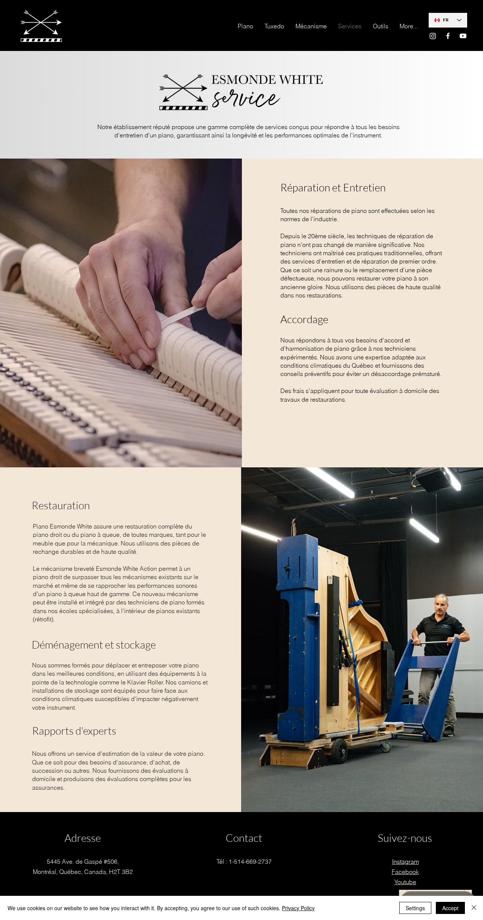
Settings (415, 908)
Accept (450, 908)
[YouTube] (463, 36)
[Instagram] (433, 36)
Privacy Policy (298, 908)
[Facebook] (448, 36)
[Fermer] (473, 908)
